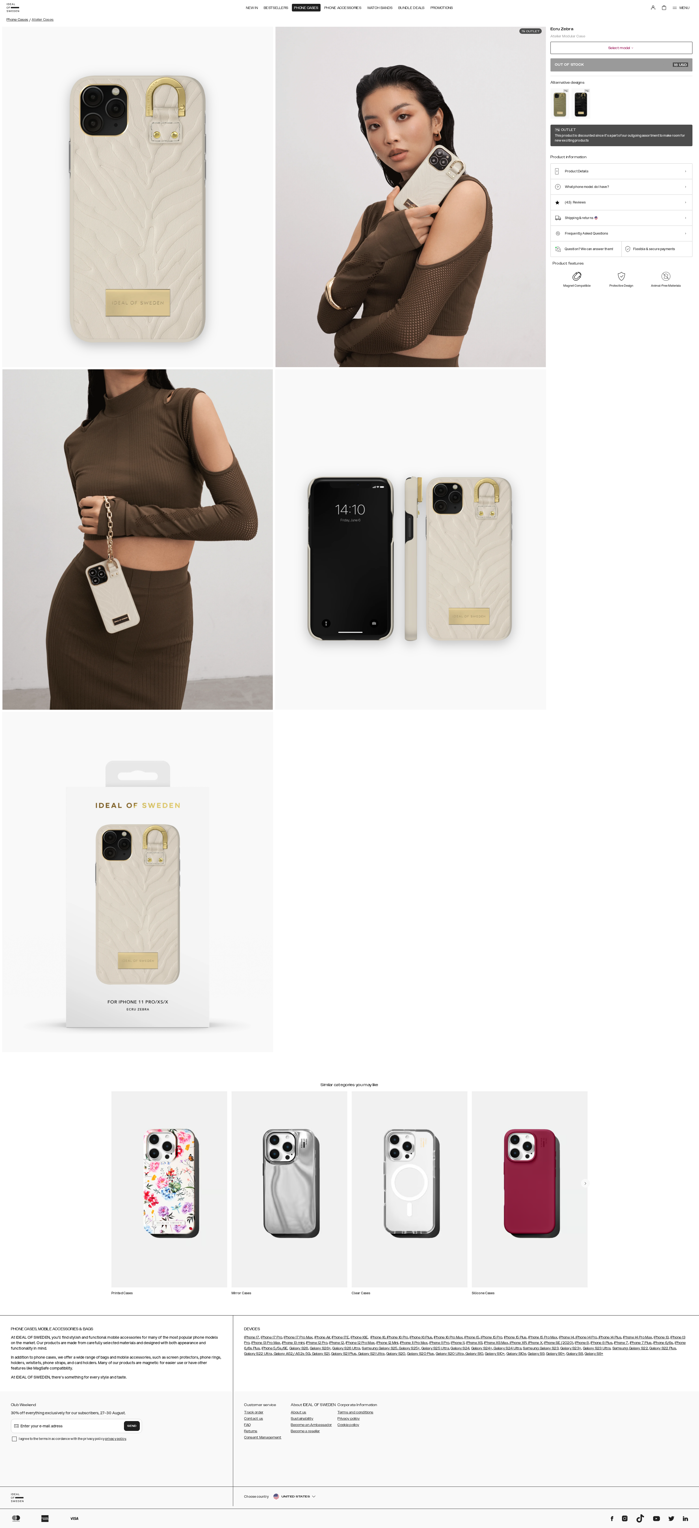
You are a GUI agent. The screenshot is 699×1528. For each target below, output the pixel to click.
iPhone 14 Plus (609, 1337)
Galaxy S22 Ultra (258, 1354)
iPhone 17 (251, 1337)
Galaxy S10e (516, 1354)
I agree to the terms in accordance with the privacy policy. (73, 1438)
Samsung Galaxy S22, (630, 1348)
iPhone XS (474, 1343)
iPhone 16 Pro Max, (448, 1337)
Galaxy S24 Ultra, (507, 1348)
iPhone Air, (323, 1337)
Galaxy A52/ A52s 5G (291, 1354)
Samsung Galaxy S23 (540, 1348)
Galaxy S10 (474, 1354)
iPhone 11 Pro (439, 1343)
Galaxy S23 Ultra (597, 1348)
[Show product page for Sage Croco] (559, 103)
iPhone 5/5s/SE (275, 1348)
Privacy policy (348, 1419)
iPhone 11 (457, 1343)
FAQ (247, 1425)
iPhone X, (535, 1343)
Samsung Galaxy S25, (380, 1348)
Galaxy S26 (298, 1348)
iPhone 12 (336, 1343)
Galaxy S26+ (320, 1348)
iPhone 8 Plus (601, 1343)
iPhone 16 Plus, (421, 1337)
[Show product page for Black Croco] (580, 103)
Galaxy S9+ (555, 1354)
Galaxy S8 (574, 1354)
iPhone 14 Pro (586, 1337)
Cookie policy (348, 1425)
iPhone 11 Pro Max (414, 1343)
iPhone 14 (566, 1337)
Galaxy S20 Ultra (450, 1354)
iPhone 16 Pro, (397, 1337)
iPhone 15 (471, 1337)
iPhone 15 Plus (515, 1337)
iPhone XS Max (496, 1343)
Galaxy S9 (536, 1354)
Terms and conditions (355, 1412)
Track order (253, 1412)
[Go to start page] (13, 7)
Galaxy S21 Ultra (370, 1354)
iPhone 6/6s (663, 1343)
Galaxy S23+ (570, 1348)
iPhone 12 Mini (387, 1343)
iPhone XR (517, 1343)
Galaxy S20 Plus (420, 1354)
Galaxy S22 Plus (662, 1348)
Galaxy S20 (395, 1354)
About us (298, 1412)
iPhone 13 (661, 1337)
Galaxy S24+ (481, 1348)
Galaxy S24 (460, 1348)
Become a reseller (305, 1431)
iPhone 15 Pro (491, 1337)
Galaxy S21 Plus (344, 1354)
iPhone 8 (582, 1343)
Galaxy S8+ (594, 1354)
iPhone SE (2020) (558, 1343)
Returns (250, 1431)
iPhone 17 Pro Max (298, 1337)
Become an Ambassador (311, 1425)
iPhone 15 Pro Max (542, 1337)
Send (132, 1426)
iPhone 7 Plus (641, 1343)
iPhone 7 (621, 1343)
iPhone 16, (378, 1337)
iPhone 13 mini (293, 1343)
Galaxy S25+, (409, 1348)
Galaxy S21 (320, 1354)
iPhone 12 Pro (316, 1343)
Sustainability (302, 1419)
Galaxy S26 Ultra (346, 1348)
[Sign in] (653, 7)
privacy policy (115, 1438)
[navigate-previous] (585, 1183)
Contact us (253, 1419)
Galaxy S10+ (495, 1354)
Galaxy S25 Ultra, (435, 1348)
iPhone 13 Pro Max (265, 1343)
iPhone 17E (340, 1337)
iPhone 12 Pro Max (360, 1343)
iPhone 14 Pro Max (637, 1337)
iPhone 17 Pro (271, 1337)
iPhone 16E (359, 1337)
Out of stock (621, 65)
